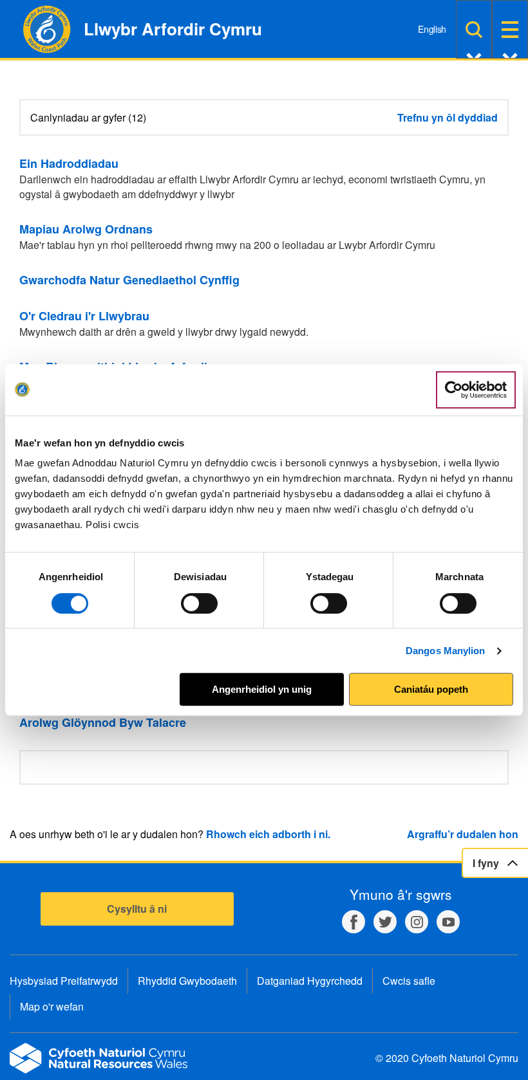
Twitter (385, 921)
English (432, 29)
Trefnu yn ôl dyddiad (447, 117)
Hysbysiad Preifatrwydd (64, 980)
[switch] (199, 603)
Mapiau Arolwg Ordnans (86, 229)
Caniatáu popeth (431, 689)
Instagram (416, 921)
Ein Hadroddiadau (68, 163)
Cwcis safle (408, 980)
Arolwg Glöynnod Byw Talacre (102, 722)
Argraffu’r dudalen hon (462, 834)
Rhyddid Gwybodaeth (187, 980)
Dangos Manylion (446, 650)
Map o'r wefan (52, 1006)
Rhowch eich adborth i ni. (268, 834)
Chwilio (474, 29)
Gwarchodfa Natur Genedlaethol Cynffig (129, 279)
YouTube (448, 921)
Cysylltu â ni (137, 908)
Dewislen (510, 29)
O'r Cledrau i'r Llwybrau (84, 315)
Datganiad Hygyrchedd (310, 980)
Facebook (353, 921)
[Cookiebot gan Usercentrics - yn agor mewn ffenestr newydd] (475, 390)
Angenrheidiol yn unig (262, 689)
